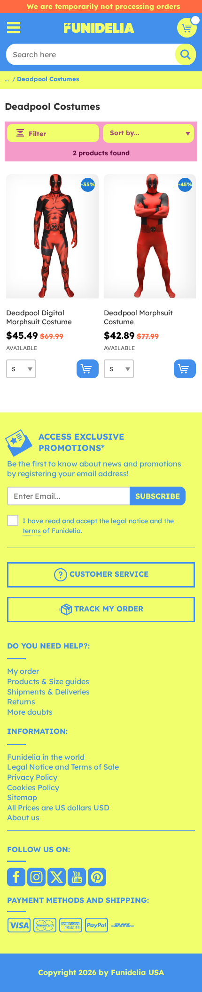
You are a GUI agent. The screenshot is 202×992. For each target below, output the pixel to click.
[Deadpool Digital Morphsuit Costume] (52, 236)
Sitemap (22, 797)
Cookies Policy (33, 787)
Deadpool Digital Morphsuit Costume (39, 317)
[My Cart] (187, 28)
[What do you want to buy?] (14, 28)
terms (32, 531)
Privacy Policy (32, 777)
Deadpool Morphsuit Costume (138, 317)
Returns (21, 701)
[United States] (16, 878)
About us (23, 817)
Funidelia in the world (46, 757)
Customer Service (107, 574)
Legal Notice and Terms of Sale (63, 766)
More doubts (30, 712)
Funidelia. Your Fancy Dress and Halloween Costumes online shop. (99, 28)
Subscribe (157, 496)
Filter (37, 134)
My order (23, 671)
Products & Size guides (48, 681)
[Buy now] (88, 368)
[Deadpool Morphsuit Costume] (150, 236)
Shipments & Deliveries (48, 691)
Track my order (107, 608)
